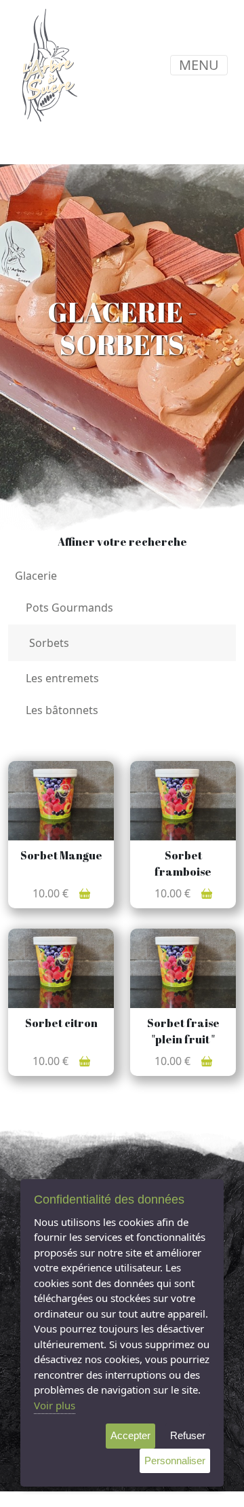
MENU (199, 65)
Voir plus (54, 1405)
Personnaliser (174, 1460)
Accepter (130, 1435)
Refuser (187, 1435)
